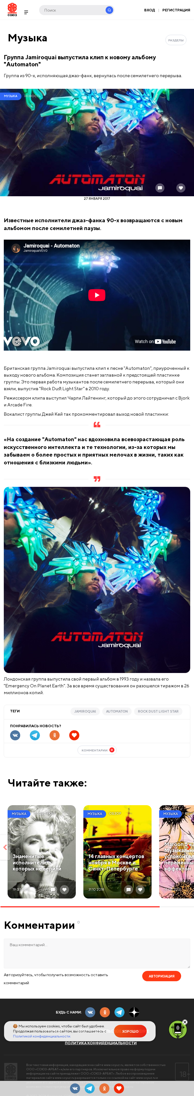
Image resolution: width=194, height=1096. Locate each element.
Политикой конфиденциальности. (42, 1036)
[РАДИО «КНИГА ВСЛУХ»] (178, 1029)
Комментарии (97, 750)
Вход (149, 10)
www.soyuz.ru (113, 1065)
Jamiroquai (85, 711)
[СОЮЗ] (11, 1072)
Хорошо (130, 1031)
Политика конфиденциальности (101, 1043)
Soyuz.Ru (12, 9)
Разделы (176, 40)
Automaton (117, 711)
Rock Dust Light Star (158, 711)
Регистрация (176, 10)
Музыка (27, 37)
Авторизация (162, 976)
